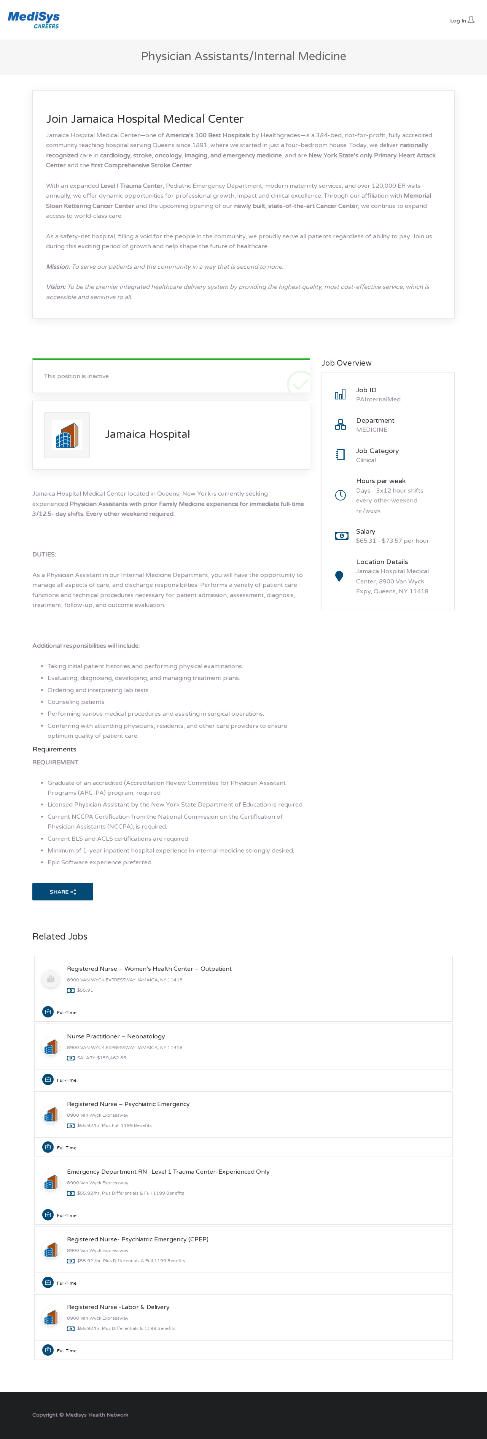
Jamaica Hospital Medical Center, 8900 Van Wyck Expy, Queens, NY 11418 (392, 581)
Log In (459, 20)
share (59, 892)
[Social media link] (448, 1414)
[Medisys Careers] (34, 19)
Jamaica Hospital (147, 434)
